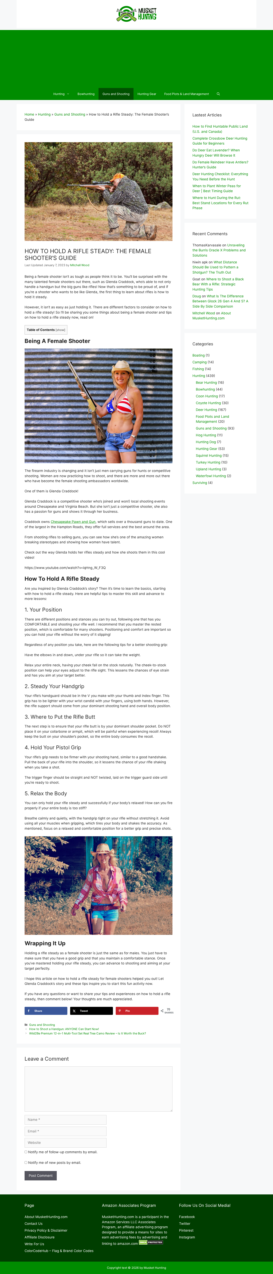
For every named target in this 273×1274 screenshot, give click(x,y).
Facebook (187, 1217)
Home (29, 114)
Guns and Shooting (116, 94)
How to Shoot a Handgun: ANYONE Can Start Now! (64, 1029)
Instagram (187, 1237)
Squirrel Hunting (209, 456)
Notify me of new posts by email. (54, 1163)
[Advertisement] (136, 58)
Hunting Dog (206, 442)
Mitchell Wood (203, 313)
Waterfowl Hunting (211, 476)
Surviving (199, 483)
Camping (199, 362)
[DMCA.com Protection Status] (151, 1244)
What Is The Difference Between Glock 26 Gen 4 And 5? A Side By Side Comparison (220, 301)
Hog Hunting (206, 435)
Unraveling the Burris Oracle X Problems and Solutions (219, 250)
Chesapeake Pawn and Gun (73, 522)
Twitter (184, 1224)
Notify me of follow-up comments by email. (63, 1152)
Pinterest (186, 1230)
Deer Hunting (206, 410)
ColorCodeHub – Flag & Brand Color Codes (59, 1251)
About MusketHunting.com (46, 1217)
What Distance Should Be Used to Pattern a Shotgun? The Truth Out (215, 267)
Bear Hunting (206, 383)
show (60, 330)
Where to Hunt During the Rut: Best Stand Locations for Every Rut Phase (220, 203)
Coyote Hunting (208, 403)
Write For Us (34, 1244)
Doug (196, 296)
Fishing (198, 369)
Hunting (59, 94)
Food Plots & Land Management (186, 94)
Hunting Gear (146, 94)
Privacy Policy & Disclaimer (46, 1230)
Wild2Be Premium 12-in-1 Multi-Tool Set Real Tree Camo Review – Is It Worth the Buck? (87, 1033)
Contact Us (34, 1224)
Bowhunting (86, 94)
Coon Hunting (207, 396)
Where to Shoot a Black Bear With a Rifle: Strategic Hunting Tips (218, 284)
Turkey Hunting (208, 462)
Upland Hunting (208, 469)
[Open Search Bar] (218, 94)
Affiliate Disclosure (40, 1237)
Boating (198, 355)
